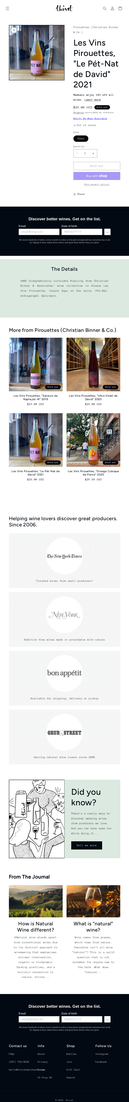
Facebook (101, 1061)
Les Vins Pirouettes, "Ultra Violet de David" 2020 (93, 397)
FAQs (12, 1054)
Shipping (78, 112)
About (41, 1054)
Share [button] (81, 194)
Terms (41, 1069)
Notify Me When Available (90, 118)
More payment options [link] (97, 184)
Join (69, 1061)
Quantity (79, 146)
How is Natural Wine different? (35, 927)
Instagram (102, 1054)
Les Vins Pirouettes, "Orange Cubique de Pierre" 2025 (93, 473)
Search (71, 1077)
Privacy (43, 1061)
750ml (82, 139)
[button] (7, 8)
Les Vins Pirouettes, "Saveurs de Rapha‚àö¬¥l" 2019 (36, 397)
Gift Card (73, 1069)
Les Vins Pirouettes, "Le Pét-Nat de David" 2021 (36, 473)
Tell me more (87, 845)
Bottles (72, 1054)
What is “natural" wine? (93, 927)
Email (22, 226)
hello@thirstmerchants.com (27, 1069)
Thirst (70, 1100)
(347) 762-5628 (19, 1061)
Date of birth (69, 226)
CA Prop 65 (45, 1077)
